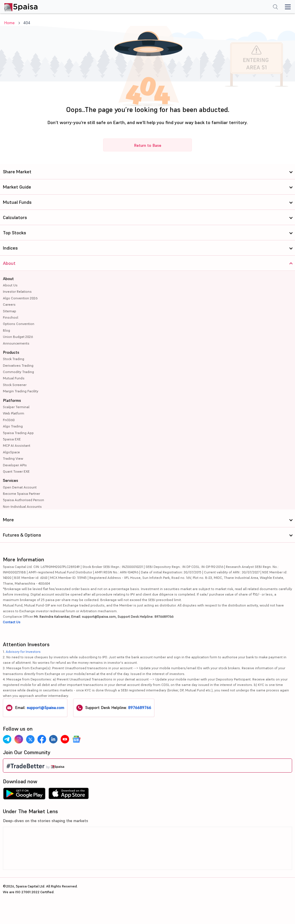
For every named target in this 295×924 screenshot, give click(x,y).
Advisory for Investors (23, 651)
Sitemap (9, 311)
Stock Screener (15, 385)
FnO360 (9, 420)
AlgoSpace (11, 452)
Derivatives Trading (18, 365)
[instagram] (18, 739)
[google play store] (24, 795)
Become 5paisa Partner (21, 493)
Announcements (16, 343)
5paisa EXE (12, 439)
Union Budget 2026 (18, 336)
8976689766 (139, 707)
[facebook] (41, 739)
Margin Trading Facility (20, 391)
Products (11, 352)
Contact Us (11, 622)
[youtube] (64, 739)
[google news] (76, 739)
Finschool (10, 317)
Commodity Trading (18, 372)
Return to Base (147, 145)
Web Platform (13, 413)
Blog (6, 330)
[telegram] (7, 739)
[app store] (68, 795)
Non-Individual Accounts (22, 506)
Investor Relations (17, 291)
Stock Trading (13, 359)
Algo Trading (13, 426)
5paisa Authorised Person (23, 500)
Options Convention (18, 324)
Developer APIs (15, 465)
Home (9, 22)
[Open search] (275, 7)
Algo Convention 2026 (20, 298)
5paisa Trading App (18, 433)
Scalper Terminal (16, 407)
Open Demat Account (20, 487)
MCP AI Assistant (16, 445)
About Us (10, 285)
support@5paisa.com (45, 707)
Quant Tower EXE (16, 471)
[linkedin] (53, 739)
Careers (9, 304)
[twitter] (30, 739)
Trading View (13, 458)
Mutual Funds (13, 378)
